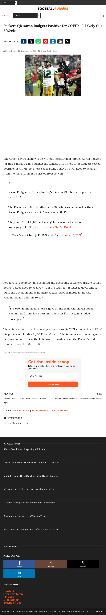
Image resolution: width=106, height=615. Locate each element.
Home (5, 16)
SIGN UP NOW (53, 384)
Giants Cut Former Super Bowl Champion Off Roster (31, 462)
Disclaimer (11, 599)
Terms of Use (12, 602)
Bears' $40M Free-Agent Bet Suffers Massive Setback (31, 529)
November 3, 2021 (70, 235)
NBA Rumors (21, 410)
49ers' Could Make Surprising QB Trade (24, 449)
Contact (8, 591)
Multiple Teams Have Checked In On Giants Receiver (31, 476)
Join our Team (13, 594)
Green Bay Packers (49, 51)
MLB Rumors (40, 410)
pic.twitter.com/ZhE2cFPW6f (52, 227)
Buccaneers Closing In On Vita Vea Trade (25, 516)
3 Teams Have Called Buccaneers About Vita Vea (28, 489)
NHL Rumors (59, 410)
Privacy (8, 596)
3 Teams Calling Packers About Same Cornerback (29, 502)
